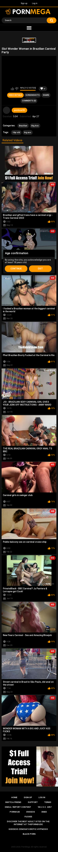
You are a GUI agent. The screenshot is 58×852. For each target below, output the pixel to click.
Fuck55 (28, 816)
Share (46, 95)
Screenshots (32, 95)
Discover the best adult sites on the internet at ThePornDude (28, 823)
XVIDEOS (30, 812)
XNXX (44, 812)
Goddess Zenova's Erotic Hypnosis (28, 829)
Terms (47, 802)
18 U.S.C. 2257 (45, 807)
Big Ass (35, 126)
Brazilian (23, 126)
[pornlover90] (6, 110)
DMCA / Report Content (18, 807)
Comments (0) (29, 101)
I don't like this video (16, 88)
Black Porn (29, 834)
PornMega (25, 847)
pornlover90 (19, 110)
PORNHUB (15, 812)
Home (14, 797)
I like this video (12, 88)
